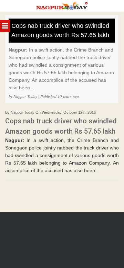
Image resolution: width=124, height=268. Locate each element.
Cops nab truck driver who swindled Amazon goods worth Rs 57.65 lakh (60, 30)
